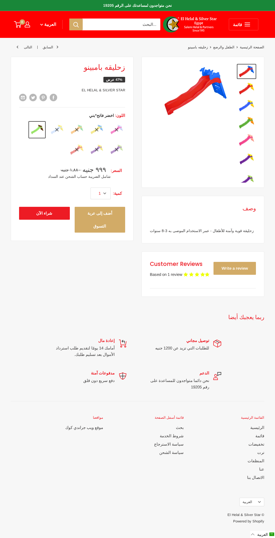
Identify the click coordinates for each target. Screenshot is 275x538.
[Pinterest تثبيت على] (43, 97)
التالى (28, 47)
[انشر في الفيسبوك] (53, 97)
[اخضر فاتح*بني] (37, 129)
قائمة (259, 436)
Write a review (235, 268)
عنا (261, 469)
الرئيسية (257, 427)
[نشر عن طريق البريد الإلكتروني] (23, 97)
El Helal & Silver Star (103, 90)
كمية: (117, 193)
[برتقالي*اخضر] (76, 129)
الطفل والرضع (223, 47)
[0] (18, 24)
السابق (48, 47)
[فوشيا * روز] (116, 129)
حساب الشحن (75, 176)
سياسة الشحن (171, 452)
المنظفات (256, 460)
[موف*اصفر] (96, 149)
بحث (180, 427)
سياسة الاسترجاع (169, 444)
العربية (247, 502)
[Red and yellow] (76, 149)
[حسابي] (27, 24)
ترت (260, 452)
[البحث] (76, 24)
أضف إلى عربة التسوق (100, 219)
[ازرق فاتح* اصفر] (57, 129)
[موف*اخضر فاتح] (116, 149)
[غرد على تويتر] (33, 97)
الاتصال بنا (255, 477)
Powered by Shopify (248, 521)
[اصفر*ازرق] (96, 129)
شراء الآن (44, 213)
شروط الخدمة (172, 436)
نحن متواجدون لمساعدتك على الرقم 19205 (137, 5)
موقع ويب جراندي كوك (84, 427)
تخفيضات (256, 444)
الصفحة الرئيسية (252, 47)
